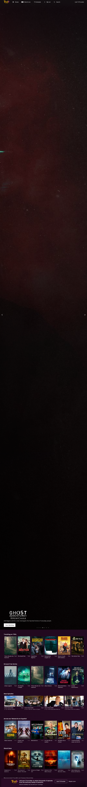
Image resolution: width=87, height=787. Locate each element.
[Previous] (2, 314)
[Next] (84, 314)
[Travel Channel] (7, 2)
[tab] (44, 627)
